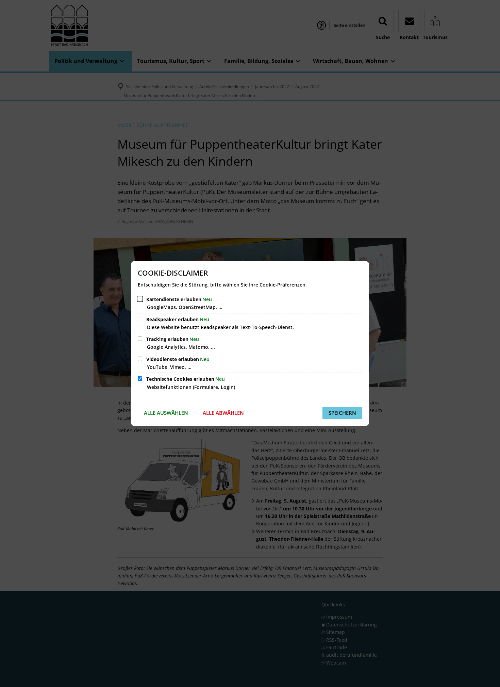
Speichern (342, 412)
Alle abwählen (223, 412)
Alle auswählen (166, 412)
